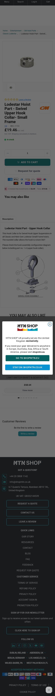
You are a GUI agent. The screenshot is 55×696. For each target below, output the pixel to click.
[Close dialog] (50, 324)
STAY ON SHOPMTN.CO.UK (27, 367)
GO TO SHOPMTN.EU (27, 358)
